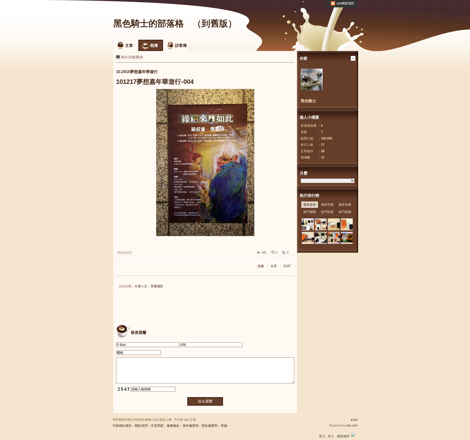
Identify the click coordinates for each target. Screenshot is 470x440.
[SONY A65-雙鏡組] (321, 224)
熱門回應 (327, 212)
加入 (331, 436)
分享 (273, 266)
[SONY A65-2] (347, 224)
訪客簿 (181, 45)
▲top (353, 419)
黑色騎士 (308, 101)
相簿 (154, 45)
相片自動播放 (132, 57)
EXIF (287, 266)
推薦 (261, 266)
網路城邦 (343, 436)
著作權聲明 (191, 425)
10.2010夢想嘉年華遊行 (137, 72)
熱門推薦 (345, 212)
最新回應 (327, 204)
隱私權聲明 (210, 425)
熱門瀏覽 (309, 212)
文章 (129, 45)
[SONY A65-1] (308, 238)
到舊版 (214, 23)
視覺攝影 (157, 286)
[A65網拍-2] (321, 238)
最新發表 (309, 204)
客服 (224, 425)
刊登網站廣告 (122, 425)
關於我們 (141, 425)
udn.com (351, 425)
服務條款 (173, 425)
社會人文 (141, 286)
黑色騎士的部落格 (148, 23)
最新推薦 (345, 204)
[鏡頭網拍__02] (347, 238)
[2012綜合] (308, 224)
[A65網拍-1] (334, 238)
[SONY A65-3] (334, 224)
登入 (322, 436)
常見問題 (157, 425)
